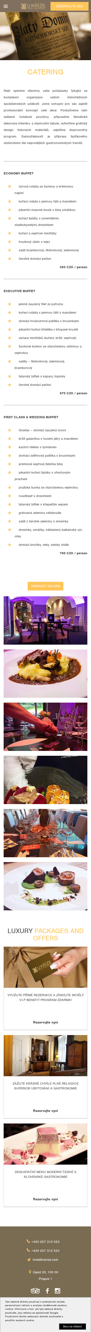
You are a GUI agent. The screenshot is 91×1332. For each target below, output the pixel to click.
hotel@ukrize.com (45, 1260)
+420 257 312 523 (45, 1242)
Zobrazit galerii (45, 586)
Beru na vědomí (72, 1326)
